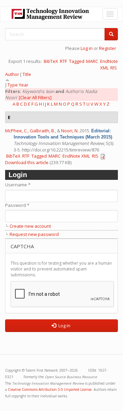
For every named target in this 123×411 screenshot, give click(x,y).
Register (107, 48)
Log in (87, 48)
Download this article (27, 162)
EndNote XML (76, 156)
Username (17, 185)
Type (13, 85)
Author (12, 74)
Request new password (34, 234)
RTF (63, 61)
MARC (92, 61)
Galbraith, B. (42, 131)
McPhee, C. (16, 131)
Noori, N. (70, 131)
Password (17, 205)
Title (27, 74)
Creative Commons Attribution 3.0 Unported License (50, 389)
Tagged (76, 61)
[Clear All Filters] (35, 97)
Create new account (30, 226)
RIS (113, 68)
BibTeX (51, 61)
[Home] (50, 14)
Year (23, 85)
